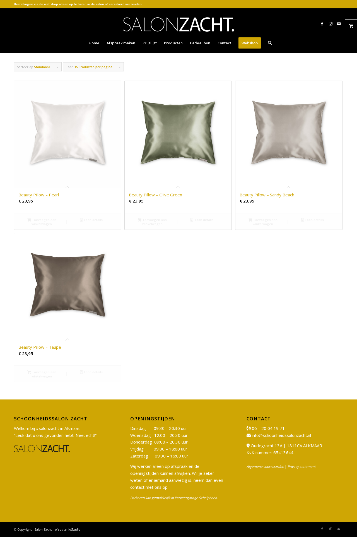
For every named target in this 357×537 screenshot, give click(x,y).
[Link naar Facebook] (322, 23)
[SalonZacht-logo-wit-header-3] (178, 23)
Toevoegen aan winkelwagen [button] (43, 222)
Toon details (93, 220)
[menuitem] (94, 43)
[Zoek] (268, 43)
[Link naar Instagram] (330, 23)
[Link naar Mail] (339, 23)
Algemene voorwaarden (265, 466)
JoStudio (74, 529)
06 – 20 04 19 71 (268, 428)
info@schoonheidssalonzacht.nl (281, 435)
